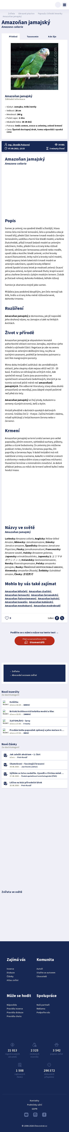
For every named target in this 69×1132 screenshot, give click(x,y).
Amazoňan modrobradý (47, 605)
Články (10, 976)
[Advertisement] (34, 190)
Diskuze (11, 972)
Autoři (40, 968)
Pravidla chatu (14, 1016)
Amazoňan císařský (40, 591)
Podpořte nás (43, 1012)
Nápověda (12, 1004)
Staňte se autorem (46, 972)
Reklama (41, 1008)
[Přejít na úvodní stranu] (3, 13)
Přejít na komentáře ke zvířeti (35, 641)
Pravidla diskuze (15, 1012)
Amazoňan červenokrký (44, 594)
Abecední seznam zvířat (24, 675)
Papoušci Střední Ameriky (50, 13)
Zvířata (11, 13)
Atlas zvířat (12, 980)
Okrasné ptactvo (26, 13)
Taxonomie (33, 36)
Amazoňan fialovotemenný (20, 598)
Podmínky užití (34, 1104)
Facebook (43, 1115)
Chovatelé (42, 976)
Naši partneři (43, 1004)
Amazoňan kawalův (16, 601)
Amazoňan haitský (48, 598)
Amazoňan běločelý (16, 591)
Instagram (34, 1115)
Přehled (13, 36)
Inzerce (10, 968)
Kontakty (34, 1100)
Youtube (25, 1115)
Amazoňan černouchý (17, 594)
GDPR (34, 1108)
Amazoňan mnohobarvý (18, 605)
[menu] (64, 5)
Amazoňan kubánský (41, 601)
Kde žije (52, 36)
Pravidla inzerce (15, 1008)
